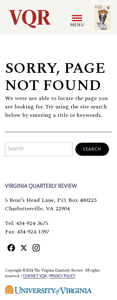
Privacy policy (62, 276)
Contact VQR (34, 276)
